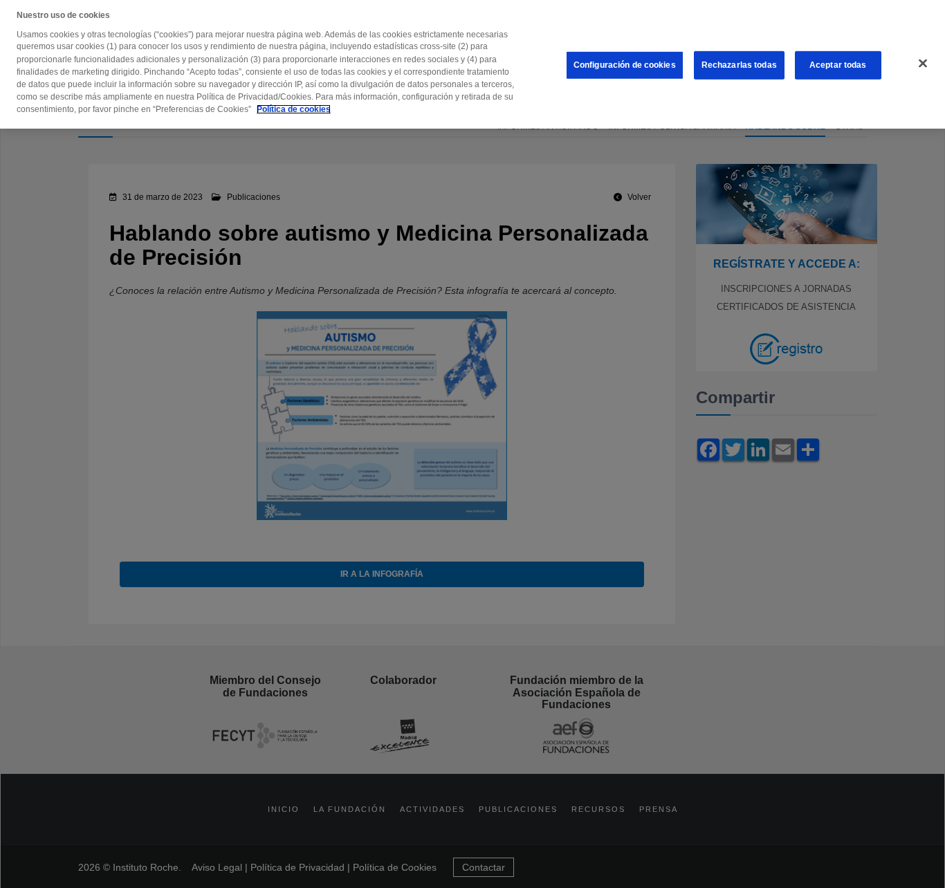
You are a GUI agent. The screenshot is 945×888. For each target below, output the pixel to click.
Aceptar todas (838, 65)
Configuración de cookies (625, 65)
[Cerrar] (923, 63)
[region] (472, 64)
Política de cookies (294, 109)
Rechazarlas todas (739, 65)
